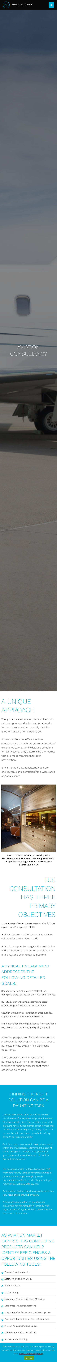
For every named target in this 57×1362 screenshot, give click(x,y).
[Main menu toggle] (51, 5)
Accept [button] (29, 1358)
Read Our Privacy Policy (31, 1353)
